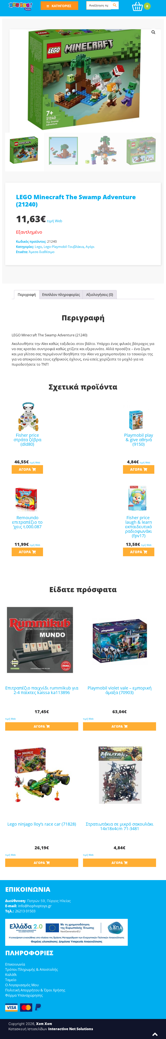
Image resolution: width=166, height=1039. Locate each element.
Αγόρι (90, 246)
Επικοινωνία (15, 964)
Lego (38, 246)
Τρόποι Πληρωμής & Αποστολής (31, 969)
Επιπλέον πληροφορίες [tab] (61, 294)
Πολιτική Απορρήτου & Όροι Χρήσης (35, 990)
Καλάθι (11, 974)
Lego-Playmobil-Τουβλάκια (64, 246)
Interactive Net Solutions (70, 1029)
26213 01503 (25, 911)
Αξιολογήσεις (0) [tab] (99, 294)
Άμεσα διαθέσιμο (41, 252)
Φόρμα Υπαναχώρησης (24, 995)
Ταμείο (10, 979)
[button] (153, 32)
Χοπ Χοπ (44, 1023)
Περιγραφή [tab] (27, 294)
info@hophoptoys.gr (35, 906)
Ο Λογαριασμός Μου (22, 985)
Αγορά (25, 469)
